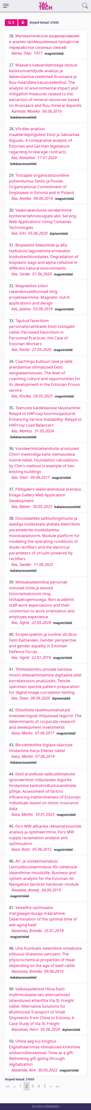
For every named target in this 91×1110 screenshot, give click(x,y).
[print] (22, 22)
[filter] (11, 22)
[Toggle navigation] (6, 6)
